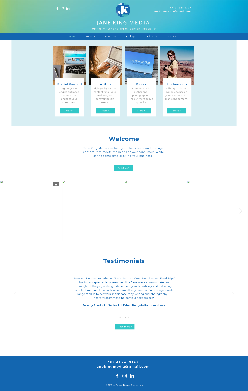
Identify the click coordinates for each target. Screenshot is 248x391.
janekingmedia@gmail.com (172, 11)
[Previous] (15, 294)
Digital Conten (69, 84)
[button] (90, 36)
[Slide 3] (125, 317)
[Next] (232, 294)
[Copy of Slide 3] (128, 317)
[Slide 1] (120, 317)
